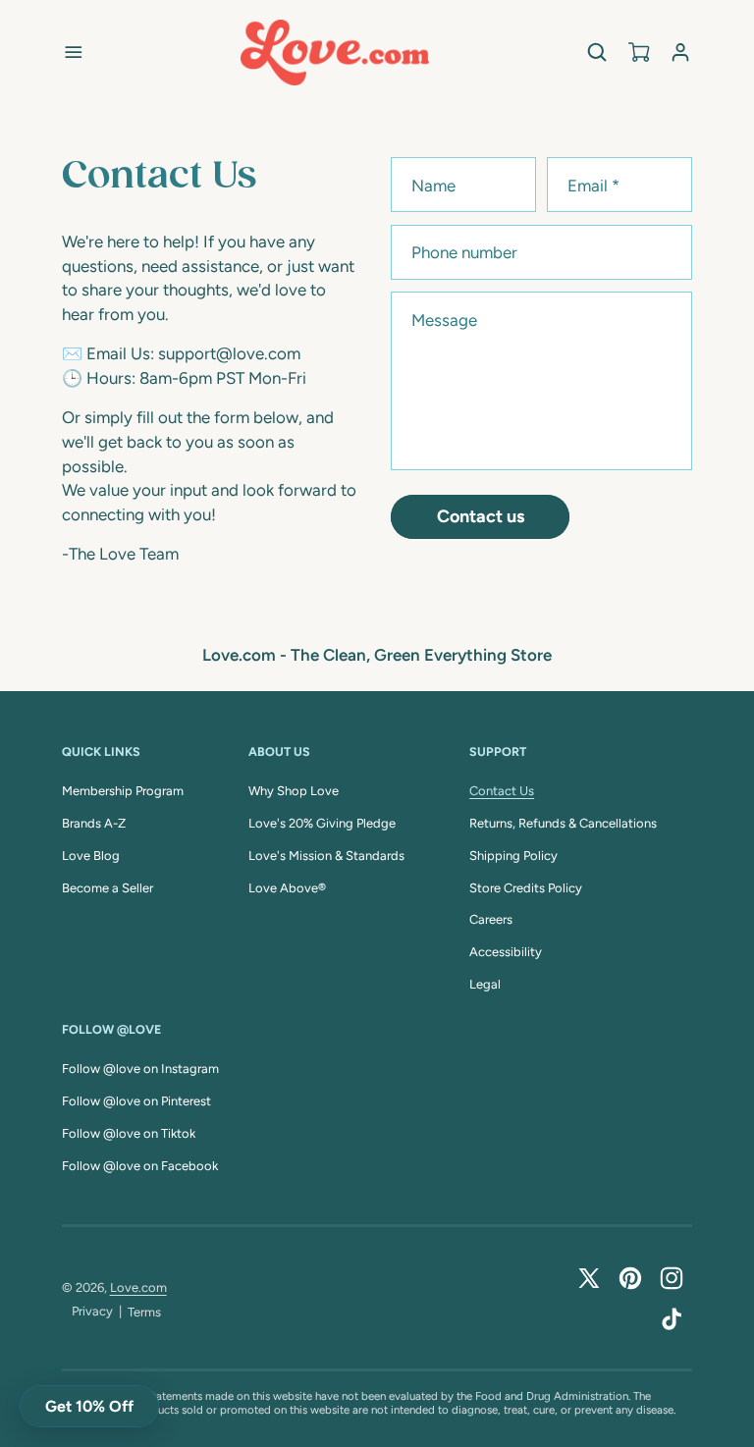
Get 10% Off (89, 1406)
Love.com (138, 1287)
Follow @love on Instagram (140, 1068)
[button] (73, 52)
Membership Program (123, 790)
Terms (144, 1312)
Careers (490, 919)
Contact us (480, 516)
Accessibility (505, 951)
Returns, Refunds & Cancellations (563, 823)
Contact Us (501, 790)
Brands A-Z (94, 823)
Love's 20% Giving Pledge (322, 823)
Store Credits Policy (525, 888)
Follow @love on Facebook (140, 1165)
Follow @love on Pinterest (136, 1101)
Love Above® (287, 888)
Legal (485, 984)
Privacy (92, 1311)
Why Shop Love (293, 790)
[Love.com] (335, 52)
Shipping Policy (513, 855)
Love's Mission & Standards (326, 855)
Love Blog (91, 855)
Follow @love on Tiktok (128, 1133)
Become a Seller (107, 888)
